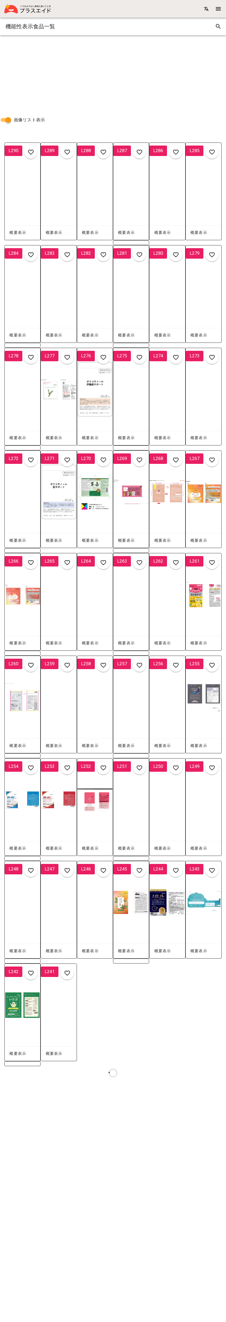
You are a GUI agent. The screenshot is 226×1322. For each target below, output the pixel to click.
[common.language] (206, 8)
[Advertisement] (113, 73)
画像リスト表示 (29, 119)
